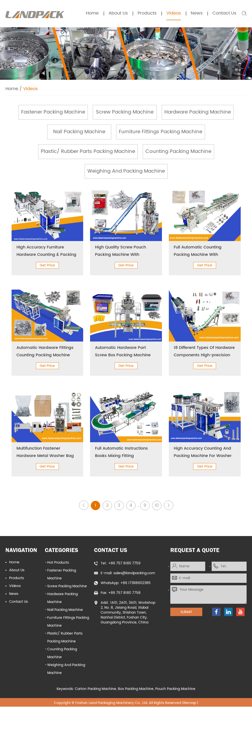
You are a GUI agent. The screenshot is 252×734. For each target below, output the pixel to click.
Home (92, 13)
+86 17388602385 (135, 583)
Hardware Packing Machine (197, 112)
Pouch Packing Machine (175, 689)
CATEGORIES (61, 550)
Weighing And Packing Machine (126, 171)
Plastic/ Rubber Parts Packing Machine (88, 151)
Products (147, 13)
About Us (118, 13)
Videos (173, 13)
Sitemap (189, 703)
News (197, 13)
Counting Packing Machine (178, 151)
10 (157, 505)
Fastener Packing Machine (53, 112)
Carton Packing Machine (95, 689)
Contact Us (224, 13)
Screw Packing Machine (125, 112)
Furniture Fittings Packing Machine (160, 132)
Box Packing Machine (136, 689)
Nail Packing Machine (79, 132)
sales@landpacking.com (134, 573)
